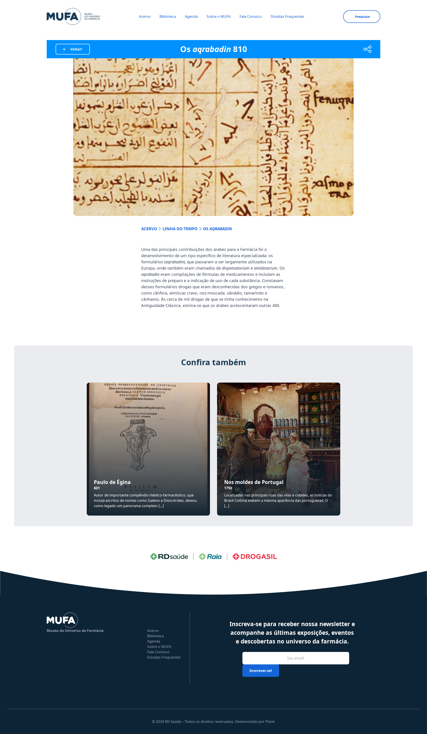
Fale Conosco (251, 16)
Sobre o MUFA (219, 16)
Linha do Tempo (180, 229)
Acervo (145, 16)
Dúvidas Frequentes (287, 16)
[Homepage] (73, 16)
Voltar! (76, 49)
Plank (270, 721)
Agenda (191, 16)
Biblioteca (167, 16)
